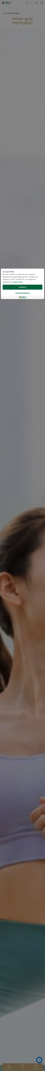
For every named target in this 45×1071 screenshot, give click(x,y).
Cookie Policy (17, 282)
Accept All (22, 287)
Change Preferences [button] (22, 293)
